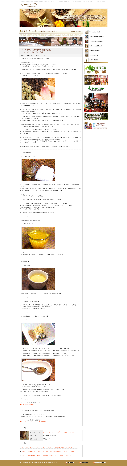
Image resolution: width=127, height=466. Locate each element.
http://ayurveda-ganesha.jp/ (27, 404)
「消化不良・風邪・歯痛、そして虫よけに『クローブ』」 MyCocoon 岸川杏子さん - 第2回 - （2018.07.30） (48, 451)
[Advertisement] (96, 142)
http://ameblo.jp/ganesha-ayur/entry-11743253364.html (34, 421)
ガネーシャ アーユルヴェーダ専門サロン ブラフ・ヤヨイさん (58, 432)
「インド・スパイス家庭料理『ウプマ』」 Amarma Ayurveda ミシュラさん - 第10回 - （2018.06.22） (46, 455)
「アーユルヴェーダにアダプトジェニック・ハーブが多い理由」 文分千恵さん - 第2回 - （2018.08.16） (47, 447)
